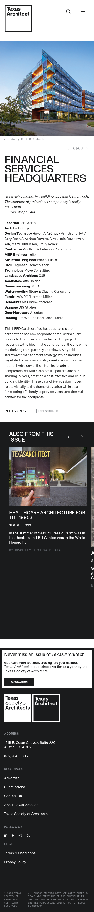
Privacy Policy (15, 862)
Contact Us (13, 796)
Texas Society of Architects (26, 814)
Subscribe (19, 682)
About (21, 805)
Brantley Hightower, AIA (38, 550)
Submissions (14, 787)
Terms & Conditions (20, 853)
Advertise (12, 778)
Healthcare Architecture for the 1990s (47, 515)
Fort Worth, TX (48, 411)
